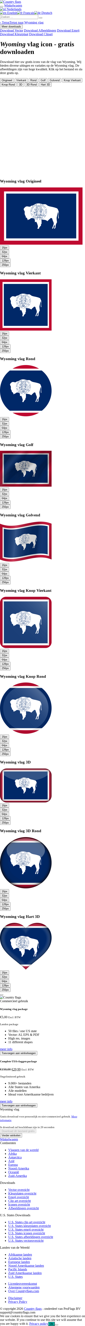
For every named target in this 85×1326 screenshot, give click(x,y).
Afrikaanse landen (20, 1254)
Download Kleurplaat (14, 34)
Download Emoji (68, 30)
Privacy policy (38, 1323)
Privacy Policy (17, 1301)
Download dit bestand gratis (18, 1131)
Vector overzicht (19, 1189)
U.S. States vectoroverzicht (26, 1240)
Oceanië (13, 1172)
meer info (6, 1049)
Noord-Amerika (18, 1168)
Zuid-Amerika (17, 1176)
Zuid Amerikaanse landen (25, 1273)
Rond (33, 80)
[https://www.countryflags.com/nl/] (10, 1)
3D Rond (31, 84)
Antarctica (15, 1157)
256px (5, 264)
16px (4, 247)
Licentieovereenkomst (22, 1283)
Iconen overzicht (19, 1204)
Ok (51, 1323)
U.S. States (15, 1276)
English (11, 13)
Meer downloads (11, 26)
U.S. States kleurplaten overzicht (29, 1226)
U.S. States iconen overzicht (26, 1233)
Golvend (55, 80)
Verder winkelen (11, 1135)
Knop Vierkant (72, 80)
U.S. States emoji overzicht (26, 1229)
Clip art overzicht (19, 1201)
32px (4, 251)
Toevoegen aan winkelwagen (19, 1053)
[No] (56, 1324)
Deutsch (46, 13)
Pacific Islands (17, 1269)
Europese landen (19, 1262)
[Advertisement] (42, 131)
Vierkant (21, 80)
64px (4, 256)
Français (28, 13)
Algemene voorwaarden (24, 1287)
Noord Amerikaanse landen (26, 1265)
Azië (11, 1161)
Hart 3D (45, 84)
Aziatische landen (19, 1258)
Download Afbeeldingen (40, 30)
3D (20, 84)
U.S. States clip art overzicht (26, 1222)
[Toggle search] (1, 6)
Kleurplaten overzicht (22, 1193)
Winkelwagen (9, 1139)
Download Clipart (41, 34)
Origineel (7, 80)
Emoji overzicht (18, 1197)
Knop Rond (8, 84)
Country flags (33, 1308)
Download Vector (11, 30)
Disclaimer (15, 1298)
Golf (43, 80)
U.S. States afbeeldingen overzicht (30, 1237)
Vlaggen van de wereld (23, 1150)
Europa (13, 1164)
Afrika (12, 1153)
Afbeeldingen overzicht (23, 1208)
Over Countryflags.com (23, 1291)
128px (5, 260)
